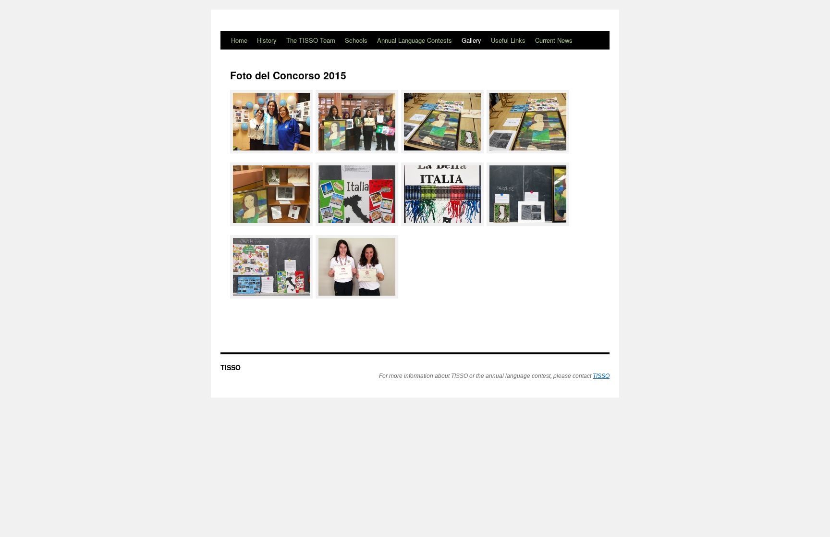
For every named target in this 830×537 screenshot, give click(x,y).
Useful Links (508, 40)
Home (239, 40)
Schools (356, 40)
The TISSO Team (310, 40)
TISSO (230, 367)
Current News (554, 40)
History (267, 40)
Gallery (471, 40)
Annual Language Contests (414, 40)
